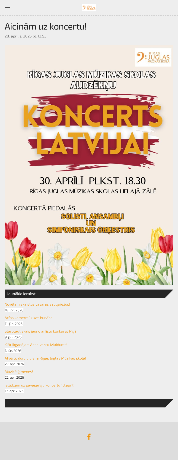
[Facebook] (89, 437)
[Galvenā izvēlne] (7, 7)
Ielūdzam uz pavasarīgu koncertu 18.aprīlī (39, 385)
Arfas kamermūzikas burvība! (29, 317)
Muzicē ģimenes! (19, 371)
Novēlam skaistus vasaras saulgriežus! (37, 304)
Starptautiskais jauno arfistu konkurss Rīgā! (41, 331)
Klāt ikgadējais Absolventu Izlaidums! (36, 344)
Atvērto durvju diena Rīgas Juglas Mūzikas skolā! (45, 358)
